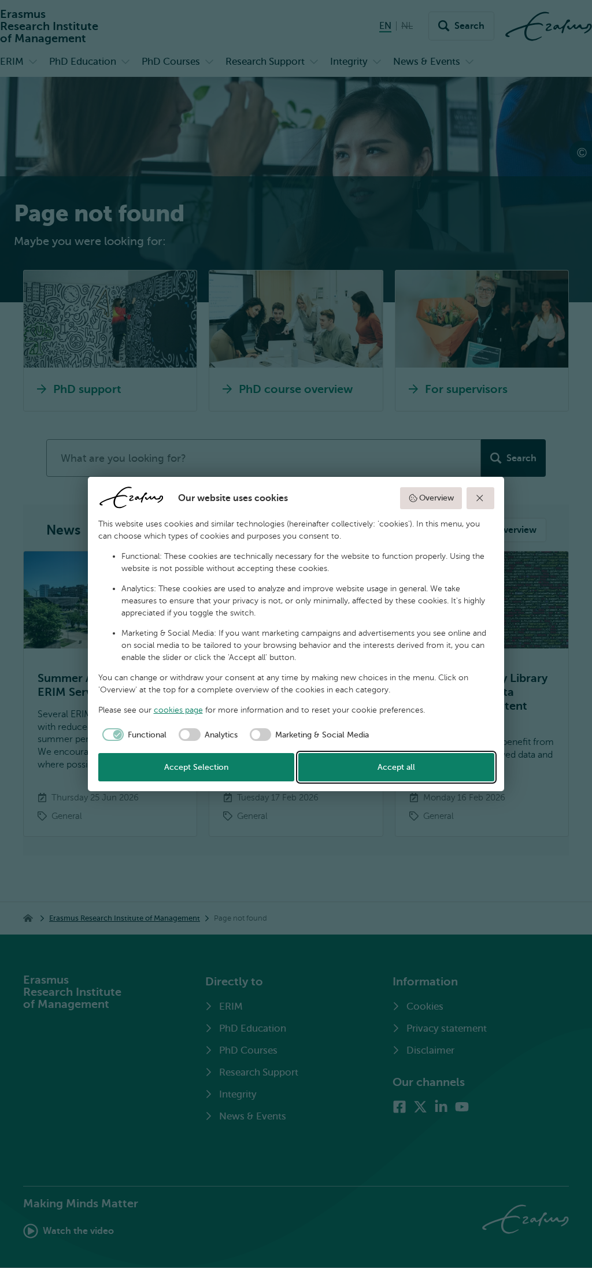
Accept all (396, 767)
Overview (436, 498)
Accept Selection (196, 767)
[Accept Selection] (480, 498)
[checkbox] (132, 734)
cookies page (178, 710)
